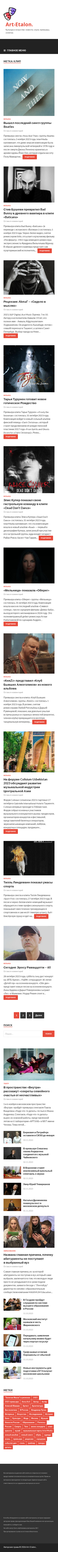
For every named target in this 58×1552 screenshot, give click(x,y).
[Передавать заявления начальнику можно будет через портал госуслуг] (12, 1345)
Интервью (9, 1414)
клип (50, 1426)
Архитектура (37, 1406)
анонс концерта (38, 1426)
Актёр (44, 1402)
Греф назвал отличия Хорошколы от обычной (36, 1353)
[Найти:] (29, 1034)
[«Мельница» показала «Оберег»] (29, 567)
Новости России (12, 1422)
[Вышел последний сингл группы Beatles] (29, 93)
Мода (26, 1418)
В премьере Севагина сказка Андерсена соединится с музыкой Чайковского (36, 1153)
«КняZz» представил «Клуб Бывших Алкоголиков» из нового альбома (28, 684)
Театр (6, 1083)
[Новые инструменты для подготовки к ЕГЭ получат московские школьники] (12, 1378)
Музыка (7, 119)
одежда (47, 1435)
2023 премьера (12, 1402)
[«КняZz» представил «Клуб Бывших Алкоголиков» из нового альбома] (29, 654)
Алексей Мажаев (12, 1406)
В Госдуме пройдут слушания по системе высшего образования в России (36, 1304)
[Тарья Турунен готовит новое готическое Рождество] (29, 369)
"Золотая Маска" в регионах (17, 1397)
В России (24, 1410)
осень (7, 1439)
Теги (26, 1426)
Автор (36, 1402)
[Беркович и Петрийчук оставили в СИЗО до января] (12, 1142)
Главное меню (16, 50)
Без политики (11, 1410)
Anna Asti (26, 1402)
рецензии (29, 1439)
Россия (8, 1426)
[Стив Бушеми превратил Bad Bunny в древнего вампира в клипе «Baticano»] (29, 185)
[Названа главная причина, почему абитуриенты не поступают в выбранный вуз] (29, 1248)
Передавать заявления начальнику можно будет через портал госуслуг (37, 1338)
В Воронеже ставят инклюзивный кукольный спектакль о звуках (37, 1170)
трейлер (31, 1443)
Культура (16, 1418)
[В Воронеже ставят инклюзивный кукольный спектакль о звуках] (12, 1177)
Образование (10, 1251)
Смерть (17, 1426)
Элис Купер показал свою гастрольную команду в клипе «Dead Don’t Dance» (26, 504)
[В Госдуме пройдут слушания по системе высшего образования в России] (12, 1309)
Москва (34, 1418)
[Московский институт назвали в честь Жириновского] (12, 1329)
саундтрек (41, 1439)
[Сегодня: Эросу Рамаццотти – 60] (29, 944)
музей (17, 1430)
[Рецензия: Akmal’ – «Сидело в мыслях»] (29, 278)
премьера (17, 1439)
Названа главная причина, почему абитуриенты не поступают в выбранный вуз (28, 1258)
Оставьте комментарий (13, 131)
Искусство (21, 1414)
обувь (38, 1435)
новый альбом (11, 1435)
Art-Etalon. (19, 24)
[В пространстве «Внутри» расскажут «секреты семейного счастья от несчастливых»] (29, 1081)
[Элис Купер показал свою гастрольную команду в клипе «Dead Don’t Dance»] (29, 470)
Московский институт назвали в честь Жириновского (35, 1322)
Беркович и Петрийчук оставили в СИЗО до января (38, 1134)
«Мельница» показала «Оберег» (26, 590)
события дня (11, 1443)
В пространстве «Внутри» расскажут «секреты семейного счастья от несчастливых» (27, 1091)
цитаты (8, 1447)
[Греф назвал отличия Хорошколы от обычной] (12, 1362)
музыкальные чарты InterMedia (38, 1430)
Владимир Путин (38, 1410)
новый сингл (27, 1435)
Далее (38, 1015)
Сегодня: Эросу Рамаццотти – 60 (27, 967)
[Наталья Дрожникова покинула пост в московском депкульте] (12, 1210)
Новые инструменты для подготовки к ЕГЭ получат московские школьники (37, 1371)
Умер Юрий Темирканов (36, 1184)
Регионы (41, 1422)
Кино (7, 1418)
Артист (26, 1406)
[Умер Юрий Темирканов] (12, 1194)
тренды (41, 1443)
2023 (35, 1397)
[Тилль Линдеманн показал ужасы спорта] (29, 859)
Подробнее (30, 157)
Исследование (35, 1414)
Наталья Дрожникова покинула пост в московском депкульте (36, 1203)
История (49, 1414)
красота (8, 1430)
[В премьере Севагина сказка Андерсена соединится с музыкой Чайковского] (12, 1158)
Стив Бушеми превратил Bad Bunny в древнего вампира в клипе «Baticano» (29, 213)
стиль (22, 1443)
